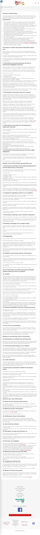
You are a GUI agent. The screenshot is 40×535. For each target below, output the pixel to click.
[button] (38, 3)
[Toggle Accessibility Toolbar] (1, 1)
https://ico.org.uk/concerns (25, 450)
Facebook (24, 506)
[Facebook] (33, 523)
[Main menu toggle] (35, 3)
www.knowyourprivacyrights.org (30, 42)
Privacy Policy (24, 524)
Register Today (24, 521)
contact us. (30, 476)
